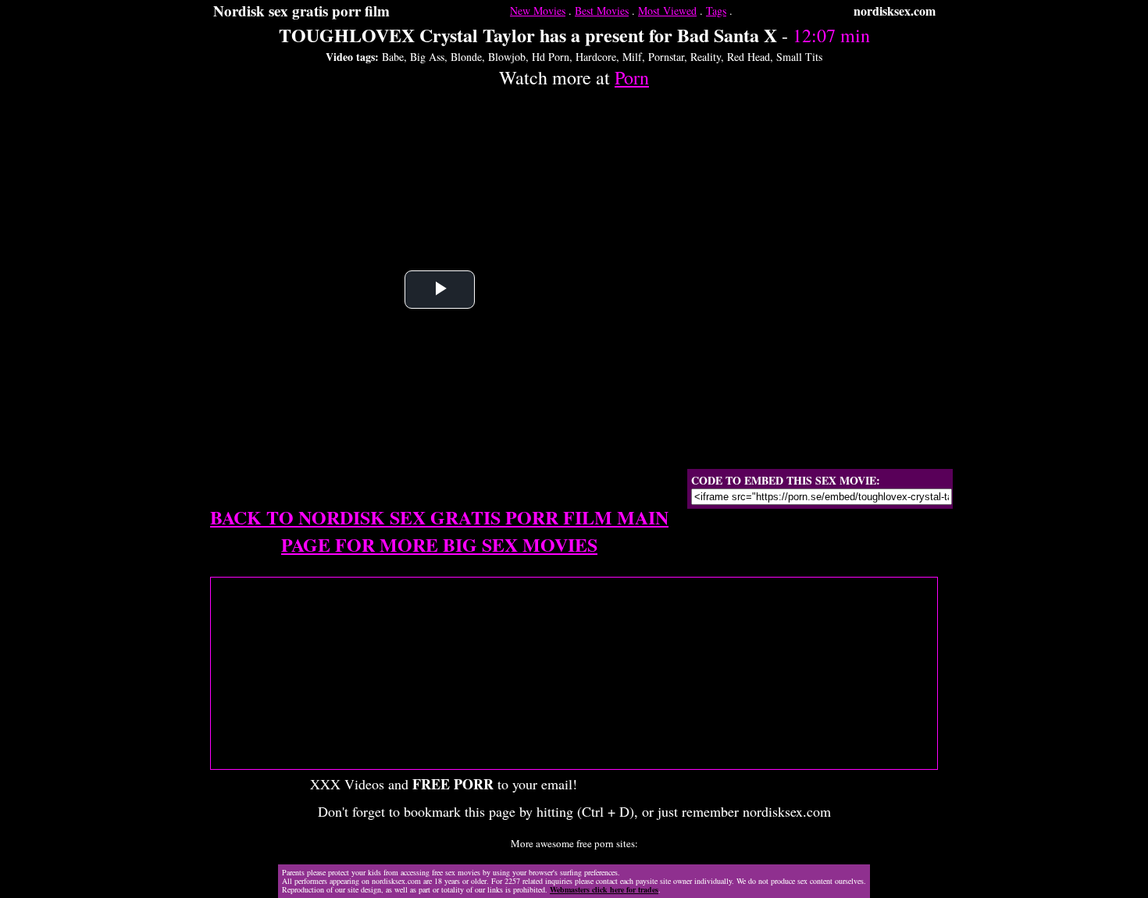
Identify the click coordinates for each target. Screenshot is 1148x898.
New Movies (537, 10)
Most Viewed (667, 10)
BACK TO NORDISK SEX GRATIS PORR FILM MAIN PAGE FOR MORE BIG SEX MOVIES (439, 530)
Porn (632, 77)
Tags (716, 10)
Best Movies (602, 10)
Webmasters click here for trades (604, 889)
